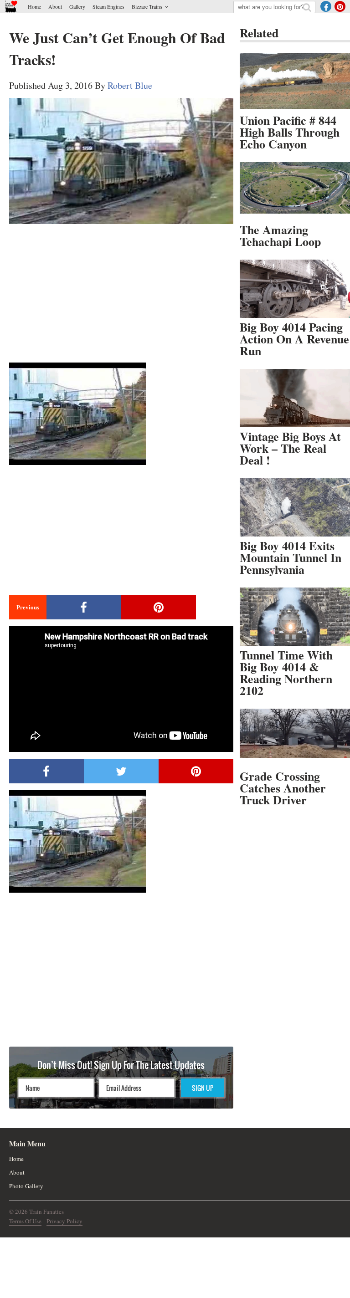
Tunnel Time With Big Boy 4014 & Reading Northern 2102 (286, 672)
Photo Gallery (26, 1186)
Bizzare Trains (147, 6)
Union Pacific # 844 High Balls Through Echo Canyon (290, 132)
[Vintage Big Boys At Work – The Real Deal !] (295, 398)
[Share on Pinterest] (158, 607)
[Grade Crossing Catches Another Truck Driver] (295, 738)
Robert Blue (130, 85)
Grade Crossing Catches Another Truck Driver (283, 787)
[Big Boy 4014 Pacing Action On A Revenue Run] (295, 289)
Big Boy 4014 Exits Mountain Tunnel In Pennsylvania (290, 557)
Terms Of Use (25, 1221)
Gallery (77, 6)
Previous (27, 607)
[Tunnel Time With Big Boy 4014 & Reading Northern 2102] (295, 617)
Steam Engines (108, 6)
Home (34, 6)
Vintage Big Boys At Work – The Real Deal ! (290, 448)
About (55, 6)
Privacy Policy (64, 1221)
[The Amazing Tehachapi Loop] (295, 191)
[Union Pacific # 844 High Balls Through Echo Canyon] (295, 82)
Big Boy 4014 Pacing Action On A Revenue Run (294, 338)
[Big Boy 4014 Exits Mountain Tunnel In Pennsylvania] (295, 507)
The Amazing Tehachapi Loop (280, 235)
